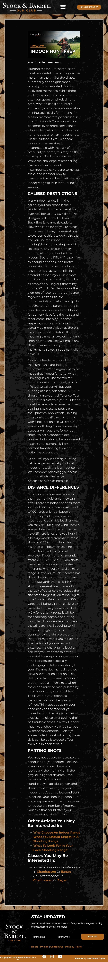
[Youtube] (62, 958)
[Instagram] (54, 958)
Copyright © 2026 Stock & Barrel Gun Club (18, 958)
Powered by (90, 958)
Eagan (66, 871)
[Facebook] (46, 958)
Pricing (44, 946)
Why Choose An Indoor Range (56, 832)
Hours (34, 946)
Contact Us (56, 946)
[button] (63, 7)
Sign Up (92, 936)
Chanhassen (46, 871)
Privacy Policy (73, 946)
